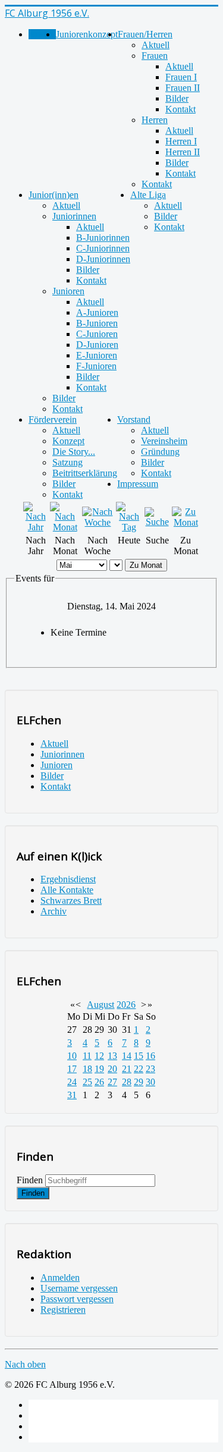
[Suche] (157, 522)
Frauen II (182, 88)
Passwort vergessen (77, 1299)
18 (87, 1069)
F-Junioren (96, 366)
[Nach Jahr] (35, 527)
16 (150, 1056)
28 (126, 1082)
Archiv (53, 911)
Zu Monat (146, 565)
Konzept (68, 441)
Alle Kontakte (66, 890)
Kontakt (180, 109)
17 (72, 1069)
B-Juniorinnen (103, 237)
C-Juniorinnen (103, 248)
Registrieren (63, 1310)
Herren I (181, 141)
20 (112, 1069)
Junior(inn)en (53, 195)
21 (126, 1069)
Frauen (155, 56)
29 (138, 1082)
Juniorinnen (74, 216)
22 (138, 1069)
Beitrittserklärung (84, 473)
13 (112, 1056)
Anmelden (60, 1277)
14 (126, 1056)
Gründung (160, 452)
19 (99, 1069)
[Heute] (129, 527)
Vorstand (133, 419)
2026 (126, 1005)
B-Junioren (97, 323)
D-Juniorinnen (103, 259)
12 (99, 1056)
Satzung (67, 462)
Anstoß (42, 34)
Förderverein (53, 419)
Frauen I (181, 77)
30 (150, 1082)
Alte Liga (148, 195)
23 (150, 1069)
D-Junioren (97, 345)
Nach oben (25, 1364)
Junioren (68, 291)
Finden (30, 1180)
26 (99, 1082)
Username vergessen (79, 1288)
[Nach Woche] (98, 522)
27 (112, 1082)
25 (87, 1082)
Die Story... (73, 452)
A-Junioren (97, 312)
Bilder (177, 98)
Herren (155, 120)
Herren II (182, 152)
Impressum (137, 484)
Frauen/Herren (145, 34)
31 (72, 1095)
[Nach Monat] (65, 527)
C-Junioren (97, 334)
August (100, 1005)
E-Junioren (96, 355)
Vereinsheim (164, 441)
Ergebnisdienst (68, 879)
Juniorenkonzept (87, 34)
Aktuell (155, 45)
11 (87, 1056)
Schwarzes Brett (71, 900)
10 (72, 1056)
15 (138, 1056)
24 (72, 1082)
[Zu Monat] (186, 522)
